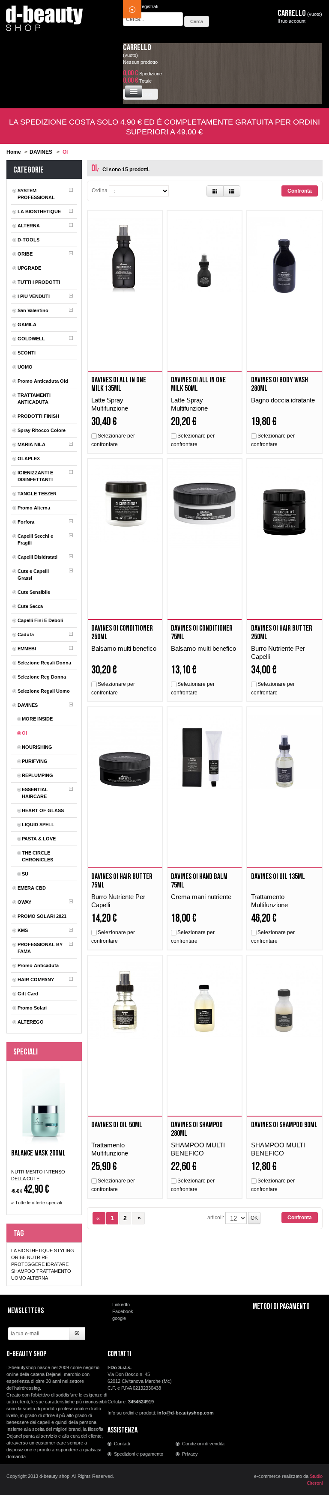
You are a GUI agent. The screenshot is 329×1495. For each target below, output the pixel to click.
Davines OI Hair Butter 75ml (122, 881)
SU (25, 873)
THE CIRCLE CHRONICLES (37, 856)
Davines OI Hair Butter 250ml (281, 632)
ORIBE (25, 253)
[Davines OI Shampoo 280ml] (204, 1000)
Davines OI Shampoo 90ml (284, 1124)
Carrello (137, 47)
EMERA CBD (32, 887)
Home (13, 152)
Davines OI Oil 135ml (278, 876)
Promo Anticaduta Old (43, 381)
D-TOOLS (28, 239)
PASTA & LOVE (39, 838)
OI (24, 733)
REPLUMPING (37, 775)
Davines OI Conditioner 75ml (202, 632)
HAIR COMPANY (36, 979)
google (119, 1318)
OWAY (24, 902)
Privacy (190, 1453)
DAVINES (41, 152)
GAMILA (27, 324)
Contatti (122, 1443)
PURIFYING (35, 761)
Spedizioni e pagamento (138, 1453)
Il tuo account (291, 21)
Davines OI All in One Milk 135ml (118, 384)
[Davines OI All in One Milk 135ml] (125, 255)
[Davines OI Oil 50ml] (125, 1000)
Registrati (148, 6)
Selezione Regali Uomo (44, 691)
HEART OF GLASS (43, 810)
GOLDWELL (31, 338)
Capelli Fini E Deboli (40, 620)
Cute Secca (30, 606)
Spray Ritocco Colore (42, 430)
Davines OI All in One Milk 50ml (198, 384)
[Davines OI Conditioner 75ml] (204, 503)
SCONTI (27, 352)
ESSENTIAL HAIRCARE (35, 793)
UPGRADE (29, 268)
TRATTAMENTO (53, 1271)
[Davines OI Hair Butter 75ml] (125, 752)
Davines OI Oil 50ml (116, 1124)
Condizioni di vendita (203, 1443)
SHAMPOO (23, 1271)
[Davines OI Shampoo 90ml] (284, 1000)
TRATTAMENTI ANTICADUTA (34, 399)
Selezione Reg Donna (42, 676)
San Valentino (33, 310)
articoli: (215, 1218)
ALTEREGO (31, 1021)
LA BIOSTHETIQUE (39, 211)
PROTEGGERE (28, 1264)
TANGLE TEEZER (37, 493)
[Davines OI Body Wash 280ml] (284, 255)
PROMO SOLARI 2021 (42, 916)
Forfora (26, 521)
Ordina (100, 191)
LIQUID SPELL (38, 824)
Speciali (25, 1052)
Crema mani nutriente (202, 896)
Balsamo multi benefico (123, 648)
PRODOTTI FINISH (38, 416)
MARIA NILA (31, 444)
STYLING (64, 1250)
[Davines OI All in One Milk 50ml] (204, 255)
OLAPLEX (29, 458)
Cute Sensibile (34, 592)
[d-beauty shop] (45, 15)
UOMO (25, 366)
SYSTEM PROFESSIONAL (36, 194)
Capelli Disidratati (37, 557)
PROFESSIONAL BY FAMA (40, 948)
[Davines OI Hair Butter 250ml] (284, 503)
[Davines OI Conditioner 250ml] (125, 503)
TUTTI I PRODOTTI (39, 282)
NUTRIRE (37, 1257)
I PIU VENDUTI (34, 296)
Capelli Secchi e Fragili (35, 539)
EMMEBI (27, 648)
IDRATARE (57, 1264)
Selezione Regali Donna (44, 662)
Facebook (122, 1311)
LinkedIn (121, 1304)
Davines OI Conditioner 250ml (122, 632)
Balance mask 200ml (38, 1153)
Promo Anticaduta (38, 965)
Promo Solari (32, 1007)
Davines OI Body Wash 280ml (279, 384)
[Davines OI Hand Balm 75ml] (204, 752)
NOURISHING (37, 747)
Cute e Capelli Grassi (33, 575)
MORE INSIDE (37, 718)
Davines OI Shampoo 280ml (197, 1129)
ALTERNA (29, 225)
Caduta (26, 634)
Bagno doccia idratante (284, 400)
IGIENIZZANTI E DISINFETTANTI (35, 476)
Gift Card (28, 993)
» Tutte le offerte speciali (36, 1202)
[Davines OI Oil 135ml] (284, 752)
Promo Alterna (34, 507)
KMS (23, 930)
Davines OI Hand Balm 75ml (199, 881)
